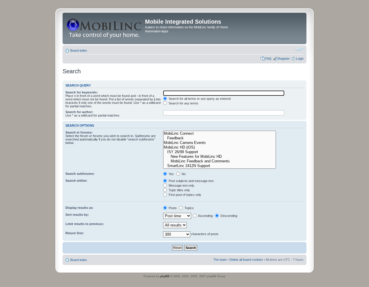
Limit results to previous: (84, 224)
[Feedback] (219, 138)
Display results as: (79, 207)
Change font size (299, 49)
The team (220, 259)
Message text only (181, 185)
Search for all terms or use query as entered (199, 98)
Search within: (76, 180)
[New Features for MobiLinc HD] (219, 156)
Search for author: (79, 112)
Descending (228, 215)
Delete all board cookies (246, 259)
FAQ (268, 58)
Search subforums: (80, 173)
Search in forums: (79, 132)
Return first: (74, 233)
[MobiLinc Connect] (219, 133)
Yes (171, 174)
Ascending (205, 215)
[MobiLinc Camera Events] (219, 142)
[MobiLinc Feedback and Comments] (219, 161)
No (183, 174)
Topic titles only (179, 190)
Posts (172, 208)
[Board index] (104, 28)
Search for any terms (183, 103)
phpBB (165, 276)
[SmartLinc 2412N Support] (219, 166)
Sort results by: (77, 214)
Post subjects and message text (191, 181)
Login (300, 58)
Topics (189, 208)
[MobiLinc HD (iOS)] (219, 147)
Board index (78, 50)
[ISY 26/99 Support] (219, 152)
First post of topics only (184, 194)
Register (284, 58)
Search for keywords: (81, 92)
